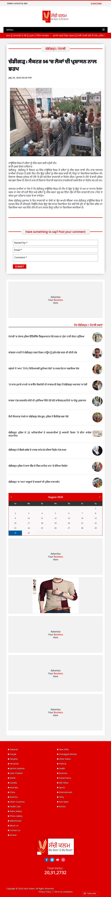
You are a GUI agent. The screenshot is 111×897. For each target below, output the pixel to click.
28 (42, 508)
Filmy (61, 797)
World (12, 778)
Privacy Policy (45, 891)
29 (55, 508)
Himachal (14, 763)
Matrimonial (15, 820)
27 (29, 508)
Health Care (15, 806)
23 (15, 528)
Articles (62, 806)
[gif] (55, 595)
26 (15, 508)
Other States (65, 759)
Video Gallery (16, 811)
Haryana (14, 759)
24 (29, 528)
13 (69, 518)
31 (82, 508)
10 (29, 518)
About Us (14, 825)
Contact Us (15, 830)
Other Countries (17, 801)
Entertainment (65, 792)
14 (82, 518)
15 (96, 518)
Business (63, 773)
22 (96, 523)
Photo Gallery (16, 816)
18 (42, 523)
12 (55, 518)
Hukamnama (65, 778)
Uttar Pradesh (16, 773)
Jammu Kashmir (17, 768)
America (13, 797)
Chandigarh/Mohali (68, 754)
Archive (13, 835)
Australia (14, 787)
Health (62, 768)
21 (82, 523)
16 (15, 523)
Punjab (13, 754)
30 (69, 508)
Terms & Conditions (63, 891)
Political (62, 763)
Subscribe (96, 3)
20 (69, 523)
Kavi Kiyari (64, 801)
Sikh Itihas (63, 782)
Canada (13, 782)
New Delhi (64, 749)
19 (55, 523)
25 (42, 528)
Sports (62, 787)
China (12, 792)
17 (29, 523)
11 (42, 518)
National (14, 749)
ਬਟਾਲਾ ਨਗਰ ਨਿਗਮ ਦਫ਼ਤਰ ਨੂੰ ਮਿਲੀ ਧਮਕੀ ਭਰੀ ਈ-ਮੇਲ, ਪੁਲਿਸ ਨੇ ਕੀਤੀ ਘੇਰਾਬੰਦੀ (74, 35)
